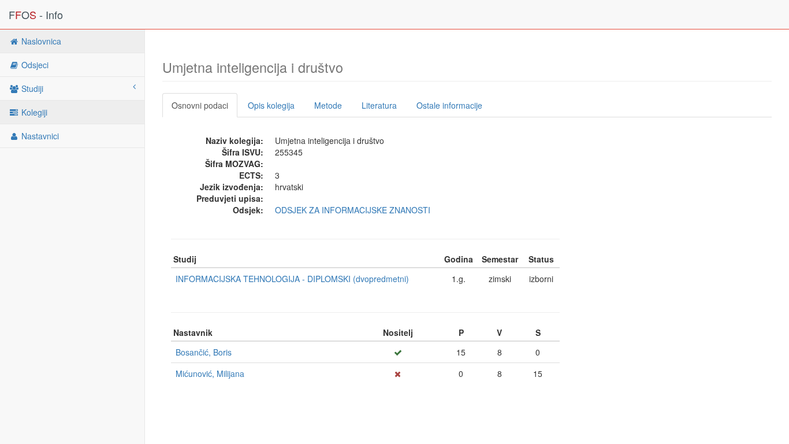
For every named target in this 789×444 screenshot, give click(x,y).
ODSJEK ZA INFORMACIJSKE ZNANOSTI (352, 210)
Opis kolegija (271, 105)
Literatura (379, 105)
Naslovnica (40, 41)
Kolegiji (33, 112)
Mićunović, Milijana (210, 373)
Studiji (31, 88)
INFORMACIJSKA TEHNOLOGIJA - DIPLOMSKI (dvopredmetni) (292, 278)
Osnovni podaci (200, 105)
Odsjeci (34, 65)
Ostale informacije (449, 105)
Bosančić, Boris (204, 352)
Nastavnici (39, 136)
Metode (328, 105)
